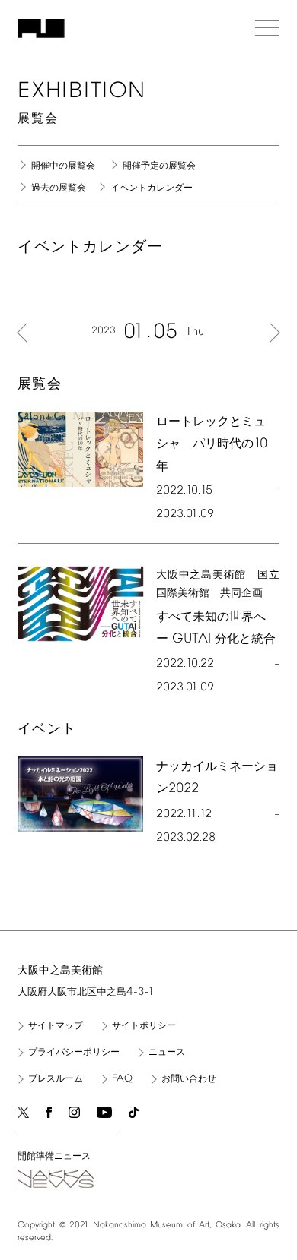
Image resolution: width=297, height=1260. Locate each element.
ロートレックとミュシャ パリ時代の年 (211, 444)
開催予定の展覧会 (159, 166)
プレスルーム (55, 1079)
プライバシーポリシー (74, 1052)
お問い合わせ (188, 1079)
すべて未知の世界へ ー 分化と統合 (216, 628)
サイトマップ (55, 1026)
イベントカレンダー (151, 188)
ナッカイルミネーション (217, 778)
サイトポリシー (144, 1026)
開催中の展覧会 (63, 166)
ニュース (166, 1052)
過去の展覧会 (58, 188)
